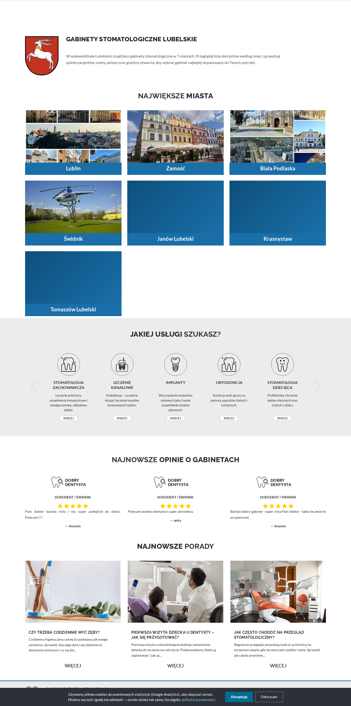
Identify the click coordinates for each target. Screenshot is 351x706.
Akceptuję (239, 697)
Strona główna (76, 47)
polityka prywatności (198, 699)
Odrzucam (269, 697)
